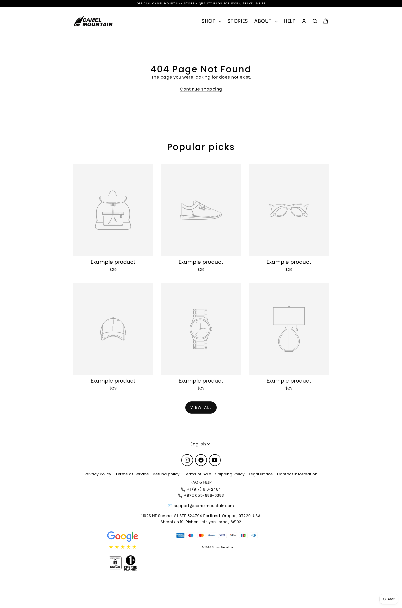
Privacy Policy (98, 474)
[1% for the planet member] (130, 563)
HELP (289, 21)
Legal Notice (261, 474)
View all (201, 407)
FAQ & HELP (201, 482)
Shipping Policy (230, 474)
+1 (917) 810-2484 (204, 489)
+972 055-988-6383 (204, 495)
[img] (122, 547)
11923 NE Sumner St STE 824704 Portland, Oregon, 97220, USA (201, 515)
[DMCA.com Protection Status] (115, 562)
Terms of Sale (197, 474)
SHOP (209, 21)
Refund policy (166, 474)
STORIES (238, 21)
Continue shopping (201, 89)
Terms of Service (132, 474)
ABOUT (263, 21)
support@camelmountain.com (204, 505)
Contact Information (297, 474)
